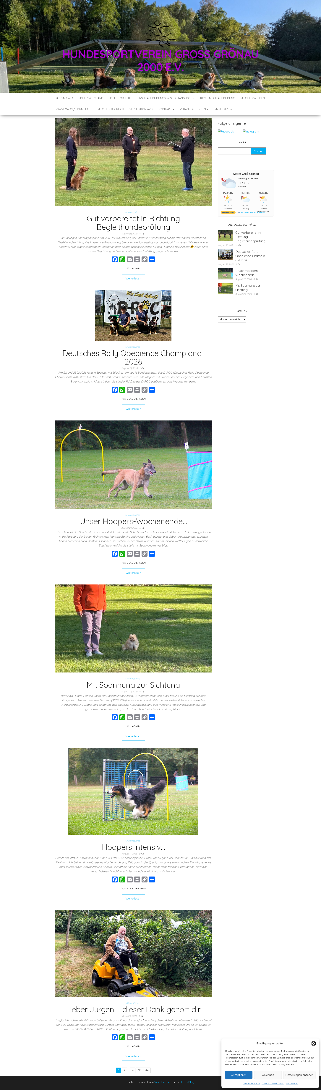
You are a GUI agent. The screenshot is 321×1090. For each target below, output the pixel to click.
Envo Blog (187, 1082)
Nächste (143, 1070)
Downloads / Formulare (73, 109)
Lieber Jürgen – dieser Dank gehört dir (133, 1009)
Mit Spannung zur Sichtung (133, 685)
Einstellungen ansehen (299, 1075)
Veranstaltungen (193, 109)
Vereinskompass (141, 109)
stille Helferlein (132, 1003)
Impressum (292, 1083)
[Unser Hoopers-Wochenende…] (133, 464)
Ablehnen (268, 1075)
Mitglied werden (253, 98)
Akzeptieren (239, 1075)
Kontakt (165, 109)
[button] (313, 1043)
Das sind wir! (64, 98)
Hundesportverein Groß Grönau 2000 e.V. (160, 60)
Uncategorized (132, 212)
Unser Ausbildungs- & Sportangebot (165, 98)
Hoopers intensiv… (133, 847)
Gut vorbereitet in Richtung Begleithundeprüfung (133, 222)
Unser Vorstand (91, 98)
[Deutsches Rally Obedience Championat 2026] (133, 315)
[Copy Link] (144, 259)
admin (136, 268)
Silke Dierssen (136, 398)
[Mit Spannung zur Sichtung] (133, 628)
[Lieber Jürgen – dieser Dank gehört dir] (133, 953)
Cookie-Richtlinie (251, 1083)
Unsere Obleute (120, 98)
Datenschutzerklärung (273, 1083)
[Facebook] (115, 259)
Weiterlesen (133, 278)
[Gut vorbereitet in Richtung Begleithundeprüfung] (133, 161)
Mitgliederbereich (111, 109)
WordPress (161, 1082)
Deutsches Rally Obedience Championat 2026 (133, 357)
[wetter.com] (228, 213)
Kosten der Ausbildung (217, 98)
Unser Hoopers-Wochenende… (133, 521)
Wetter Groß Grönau (246, 173)
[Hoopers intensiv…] (133, 791)
